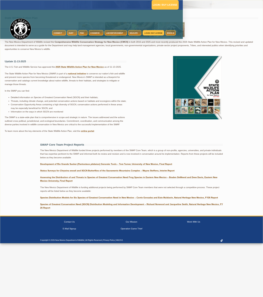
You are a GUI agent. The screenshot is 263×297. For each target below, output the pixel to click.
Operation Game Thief (131, 228)
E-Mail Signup (69, 228)
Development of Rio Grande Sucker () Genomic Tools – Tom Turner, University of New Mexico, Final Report (106, 164)
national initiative (77, 73)
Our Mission (131, 222)
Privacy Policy (109, 240)
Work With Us (193, 222)
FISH (82, 33)
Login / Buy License (165, 5)
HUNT (71, 33)
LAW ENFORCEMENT (114, 33)
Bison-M (170, 33)
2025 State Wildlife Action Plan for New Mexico (80, 67)
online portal (87, 131)
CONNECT (58, 33)
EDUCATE (134, 33)
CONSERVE (95, 33)
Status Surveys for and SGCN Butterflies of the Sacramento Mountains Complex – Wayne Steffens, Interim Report (107, 170)
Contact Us (69, 222)
